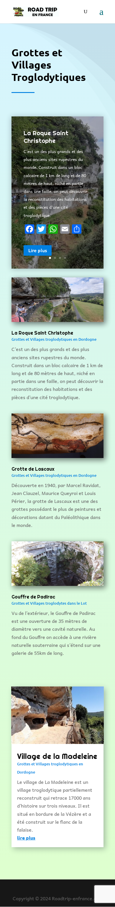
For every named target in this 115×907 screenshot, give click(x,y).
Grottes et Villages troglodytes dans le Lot (49, 603)
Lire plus (37, 250)
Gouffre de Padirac (33, 597)
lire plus (26, 838)
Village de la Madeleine (57, 756)
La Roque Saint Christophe (46, 137)
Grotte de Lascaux (33, 469)
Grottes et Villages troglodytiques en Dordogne (54, 339)
